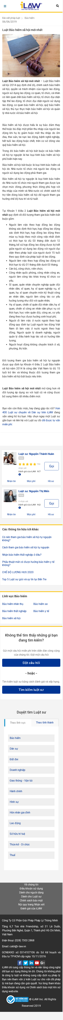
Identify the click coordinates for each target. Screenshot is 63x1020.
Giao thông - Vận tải (21, 780)
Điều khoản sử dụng (31, 888)
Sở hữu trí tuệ (17, 833)
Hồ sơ (51, 481)
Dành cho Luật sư (31, 896)
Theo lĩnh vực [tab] (18, 722)
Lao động (15, 823)
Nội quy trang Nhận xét (31, 904)
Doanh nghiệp (17, 770)
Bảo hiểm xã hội (11, 618)
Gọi (51, 466)
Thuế (12, 855)
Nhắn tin (11, 481)
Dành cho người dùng (31, 892)
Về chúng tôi (31, 884)
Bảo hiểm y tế (41, 611)
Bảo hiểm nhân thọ (12, 604)
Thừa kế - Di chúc (20, 844)
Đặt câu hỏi (31, 663)
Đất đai (14, 759)
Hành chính (16, 791)
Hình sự (14, 801)
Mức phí (31, 481)
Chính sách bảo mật (31, 900)
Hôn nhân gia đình (20, 812)
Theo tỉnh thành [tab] (45, 722)
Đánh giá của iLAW (31, 908)
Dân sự (14, 748)
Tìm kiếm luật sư (31, 690)
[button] (57, 6)
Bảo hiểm (29, 18)
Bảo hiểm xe (40, 604)
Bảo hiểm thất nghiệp (14, 611)
